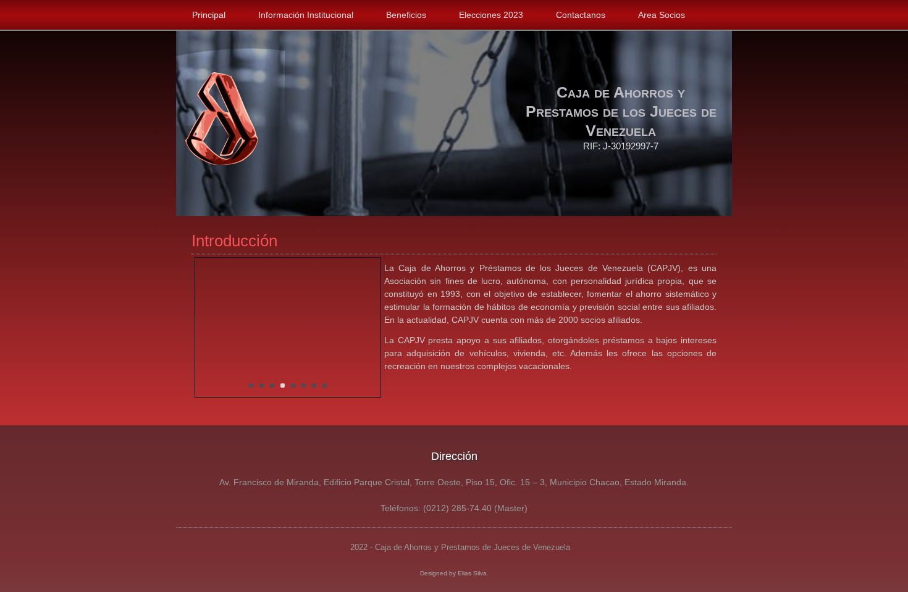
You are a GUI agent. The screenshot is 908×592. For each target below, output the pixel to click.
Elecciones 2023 (491, 15)
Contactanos (580, 15)
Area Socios (661, 15)
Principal (208, 15)
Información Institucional (305, 15)
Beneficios (406, 15)
